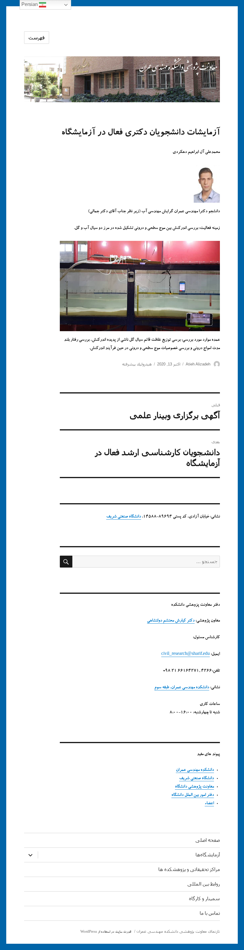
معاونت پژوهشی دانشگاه (194, 787)
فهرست (37, 37)
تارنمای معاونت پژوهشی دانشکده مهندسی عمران (178, 931)
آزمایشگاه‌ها (207, 854)
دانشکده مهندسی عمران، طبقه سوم (181, 687)
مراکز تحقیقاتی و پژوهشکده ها (189, 869)
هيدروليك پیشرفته (137, 364)
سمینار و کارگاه (204, 898)
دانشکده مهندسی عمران (195, 770)
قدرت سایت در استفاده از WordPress (105, 932)
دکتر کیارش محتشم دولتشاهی (171, 621)
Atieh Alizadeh (198, 364)
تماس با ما (210, 913)
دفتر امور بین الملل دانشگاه (192, 795)
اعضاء (209, 803)
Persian (30, 4)
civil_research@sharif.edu (185, 654)
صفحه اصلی (207, 840)
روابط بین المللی (203, 884)
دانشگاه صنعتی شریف (123, 516)
